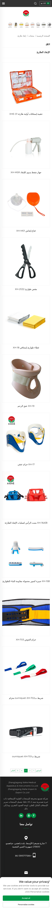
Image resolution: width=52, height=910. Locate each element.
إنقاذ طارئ (21, 36)
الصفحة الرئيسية (43, 36)
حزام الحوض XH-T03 (26, 639)
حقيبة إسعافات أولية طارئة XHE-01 (26, 114)
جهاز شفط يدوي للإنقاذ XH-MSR (26, 172)
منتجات (31, 36)
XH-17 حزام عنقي (26, 464)
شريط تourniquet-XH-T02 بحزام (26, 698)
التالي (13, 770)
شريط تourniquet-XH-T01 (26, 756)
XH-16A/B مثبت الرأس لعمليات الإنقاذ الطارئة (26, 522)
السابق (38, 770)
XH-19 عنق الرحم (26, 406)
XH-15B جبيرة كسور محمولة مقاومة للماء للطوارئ (26, 581)
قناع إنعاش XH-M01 (26, 230)
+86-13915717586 (23, 855)
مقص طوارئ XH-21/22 (26, 289)
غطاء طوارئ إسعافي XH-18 (26, 347)
